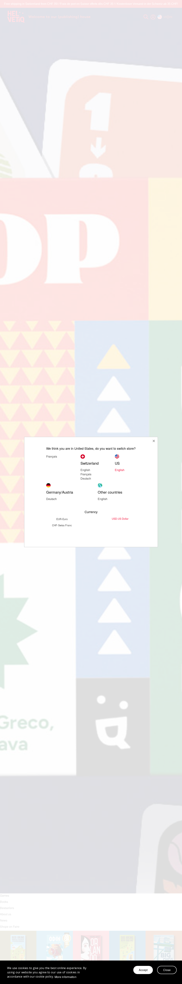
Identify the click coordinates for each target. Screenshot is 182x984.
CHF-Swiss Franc (62, 525)
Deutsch (86, 478)
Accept (143, 970)
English (119, 470)
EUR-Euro (62, 519)
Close (167, 970)
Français (86, 474)
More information (65, 976)
